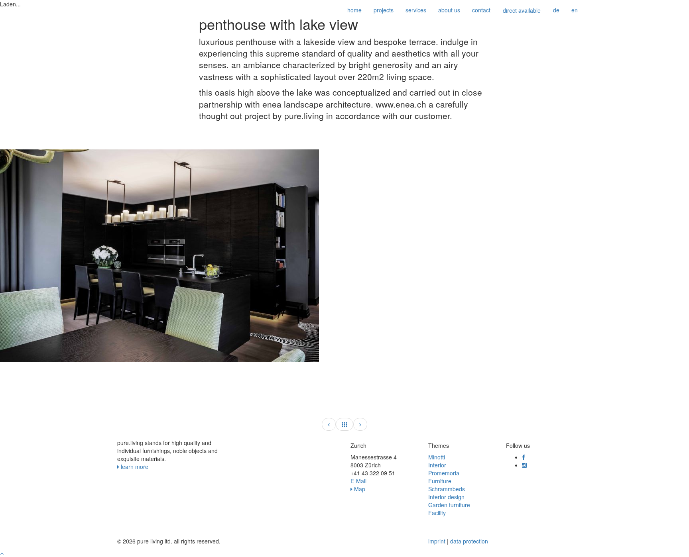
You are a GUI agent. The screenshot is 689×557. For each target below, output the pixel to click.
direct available (522, 10)
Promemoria (443, 473)
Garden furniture (449, 505)
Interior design (446, 497)
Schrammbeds (446, 489)
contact (481, 10)
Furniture (439, 481)
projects (384, 10)
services (416, 10)
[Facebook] (523, 457)
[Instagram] (524, 465)
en (574, 10)
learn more (133, 467)
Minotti (436, 457)
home (354, 10)
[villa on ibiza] (329, 424)
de (556, 10)
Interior (437, 465)
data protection (469, 541)
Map (358, 489)
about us (449, 10)
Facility (437, 513)
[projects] (344, 424)
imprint (436, 541)
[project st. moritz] (360, 424)
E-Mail (358, 481)
